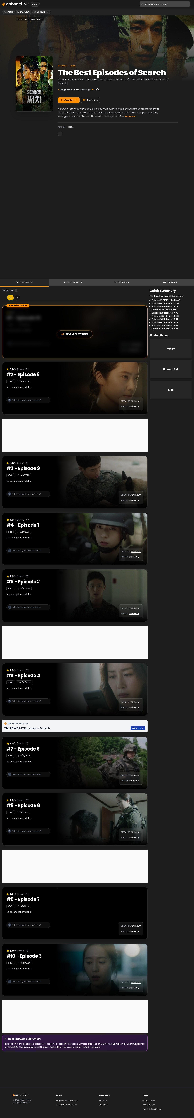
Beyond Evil (171, 369)
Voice (171, 348)
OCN (69, 127)
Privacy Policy (148, 1100)
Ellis (170, 390)
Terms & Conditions (151, 1109)
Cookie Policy (148, 1104)
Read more (130, 116)
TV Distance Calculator (66, 1104)
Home (19, 19)
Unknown (136, 401)
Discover (41, 12)
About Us (103, 1104)
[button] (28, 401)
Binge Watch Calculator (67, 1100)
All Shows (103, 1100)
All (10, 297)
